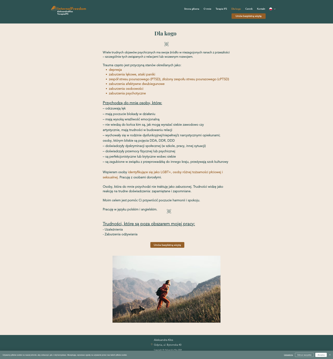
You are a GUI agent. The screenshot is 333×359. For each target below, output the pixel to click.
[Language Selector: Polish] (272, 9)
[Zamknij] (329, 355)
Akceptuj (321, 355)
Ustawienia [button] (288, 355)
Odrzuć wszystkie (304, 355)
